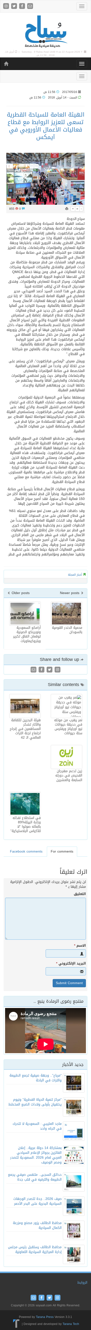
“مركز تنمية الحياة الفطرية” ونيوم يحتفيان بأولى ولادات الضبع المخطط (35, 1102)
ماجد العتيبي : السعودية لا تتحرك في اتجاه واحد (37, 1126)
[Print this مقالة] (66, 208)
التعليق (80, 894)
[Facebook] (23, 6)
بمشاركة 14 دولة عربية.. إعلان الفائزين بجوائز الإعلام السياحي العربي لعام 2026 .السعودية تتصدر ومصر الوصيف (36, 1155)
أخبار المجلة (75, 574)
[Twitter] (15, 6)
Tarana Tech (71, 1324)
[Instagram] (7, 6)
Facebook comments (26, 851)
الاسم (80, 945)
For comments (62, 851)
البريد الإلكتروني (71, 963)
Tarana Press (45, 1317)
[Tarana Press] (16, 1324)
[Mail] (30, 6)
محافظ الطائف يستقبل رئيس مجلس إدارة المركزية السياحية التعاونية (35, 1249)
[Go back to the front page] (45, 31)
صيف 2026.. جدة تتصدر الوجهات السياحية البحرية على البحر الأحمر (37, 1201)
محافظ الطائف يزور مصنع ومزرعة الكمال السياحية (37, 1225)
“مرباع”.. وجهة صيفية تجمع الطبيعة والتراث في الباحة (35, 1078)
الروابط (82, 1282)
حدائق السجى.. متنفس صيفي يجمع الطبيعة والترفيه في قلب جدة (35, 1177)
